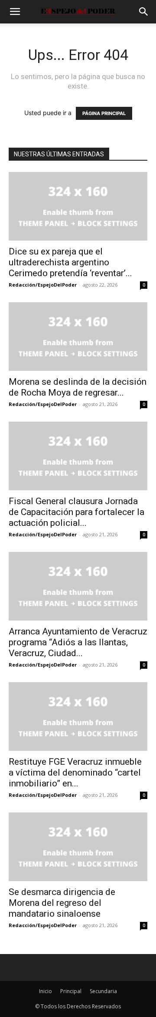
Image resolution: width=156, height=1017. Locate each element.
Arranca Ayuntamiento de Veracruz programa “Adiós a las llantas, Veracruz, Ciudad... (78, 642)
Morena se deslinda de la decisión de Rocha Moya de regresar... (77, 387)
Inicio (45, 991)
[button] (15, 11)
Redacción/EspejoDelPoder (43, 284)
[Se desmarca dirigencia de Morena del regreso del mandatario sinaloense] (78, 846)
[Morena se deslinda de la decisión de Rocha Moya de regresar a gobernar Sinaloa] (78, 336)
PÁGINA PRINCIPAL (104, 113)
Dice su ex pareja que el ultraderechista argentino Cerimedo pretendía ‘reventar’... (70, 262)
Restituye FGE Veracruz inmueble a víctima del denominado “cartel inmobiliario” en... (75, 772)
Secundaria (103, 991)
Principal (70, 991)
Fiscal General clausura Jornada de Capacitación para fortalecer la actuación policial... (76, 512)
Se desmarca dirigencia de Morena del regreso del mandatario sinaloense (62, 903)
